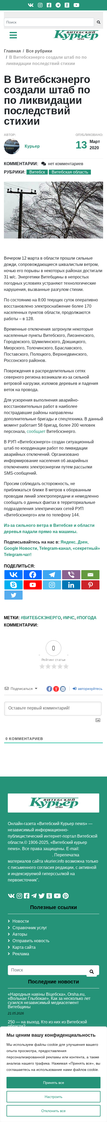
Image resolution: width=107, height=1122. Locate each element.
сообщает (36, 431)
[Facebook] (33, 574)
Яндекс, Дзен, (75, 542)
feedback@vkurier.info (30, 855)
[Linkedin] (71, 584)
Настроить (53, 1097)
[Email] (90, 574)
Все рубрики (39, 51)
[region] (53, 1074)
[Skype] (13, 584)
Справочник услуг (29, 928)
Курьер (32, 146)
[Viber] (71, 574)
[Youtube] (33, 584)
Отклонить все (53, 1111)
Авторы (19, 934)
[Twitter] (13, 595)
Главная (12, 51)
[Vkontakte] (13, 574)
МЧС (70, 618)
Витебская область (70, 172)
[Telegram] (52, 574)
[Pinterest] (90, 584)
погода (88, 618)
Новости (20, 921)
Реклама (20, 954)
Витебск (37, 172)
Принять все (53, 1083)
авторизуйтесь (89, 689)
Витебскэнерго (42, 618)
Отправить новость (30, 941)
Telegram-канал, (55, 548)
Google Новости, (21, 548)
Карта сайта (24, 947)
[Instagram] (52, 584)
